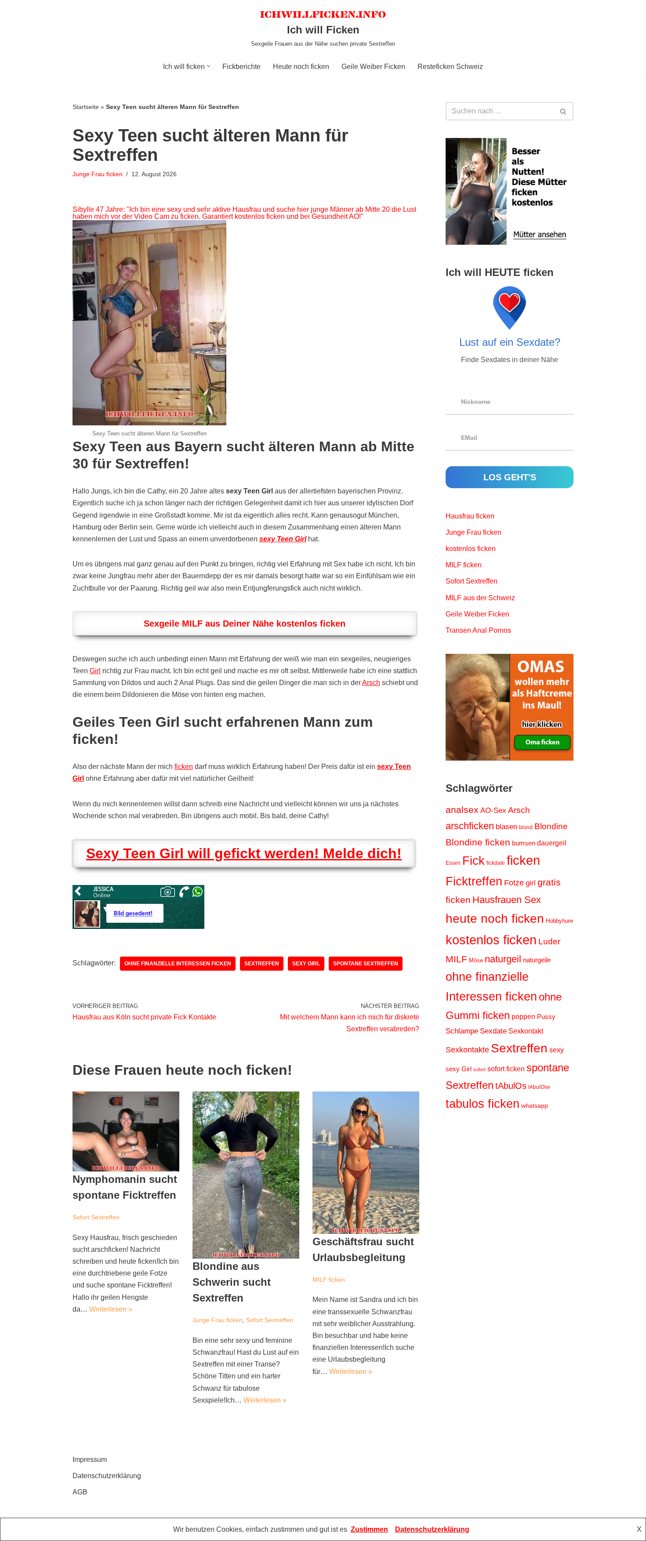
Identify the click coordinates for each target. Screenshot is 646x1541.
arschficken (470, 825)
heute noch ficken (495, 918)
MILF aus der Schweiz (480, 598)
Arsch (371, 682)
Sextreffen (261, 964)
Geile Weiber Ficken (373, 66)
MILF (456, 959)
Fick (473, 860)
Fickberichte (241, 66)
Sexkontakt (525, 1031)
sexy (556, 1050)
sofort (479, 1069)
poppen (523, 1016)
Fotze (514, 882)
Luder (549, 941)
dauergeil (551, 843)
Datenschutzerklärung (107, 1475)
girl (531, 883)
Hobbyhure (559, 920)
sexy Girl (306, 964)
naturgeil (503, 959)
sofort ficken (506, 1069)
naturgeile (537, 960)
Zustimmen (369, 1529)
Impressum (90, 1459)
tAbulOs (510, 1086)
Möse (476, 960)
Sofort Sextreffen (96, 1217)
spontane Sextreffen (365, 964)
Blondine (551, 826)
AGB (80, 1492)
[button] (208, 66)
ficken (183, 766)
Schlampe (462, 1030)
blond (526, 827)
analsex (462, 810)
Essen (453, 863)
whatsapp (534, 1105)
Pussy (546, 1016)
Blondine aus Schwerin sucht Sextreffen (231, 1282)
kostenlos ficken (471, 548)
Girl (95, 670)
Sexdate (493, 1031)
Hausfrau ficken (470, 516)
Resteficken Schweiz (450, 66)
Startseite (86, 106)
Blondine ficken (478, 842)
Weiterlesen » (110, 1309)
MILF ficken (328, 1279)
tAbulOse (539, 1087)
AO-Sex (493, 810)
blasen (506, 827)
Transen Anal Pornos (478, 630)
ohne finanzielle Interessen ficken (177, 964)
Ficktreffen (474, 881)
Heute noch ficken (301, 66)
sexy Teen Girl (282, 539)
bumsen (523, 843)
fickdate (495, 863)
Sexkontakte (467, 1049)
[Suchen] (563, 111)
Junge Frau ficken (98, 174)
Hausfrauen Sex (506, 899)
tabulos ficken (482, 1103)
